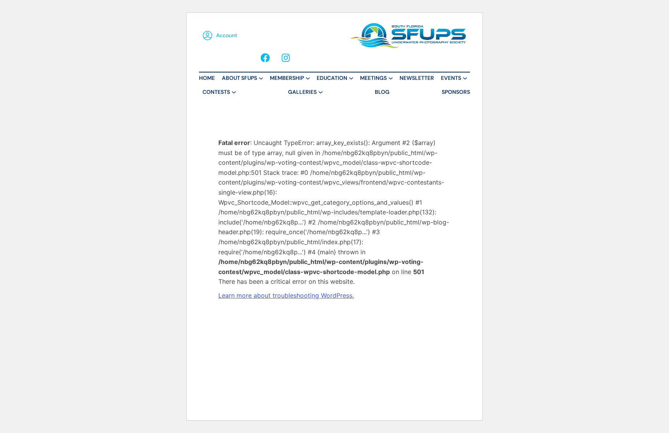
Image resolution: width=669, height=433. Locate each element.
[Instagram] (285, 57)
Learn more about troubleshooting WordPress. (286, 295)
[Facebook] (265, 57)
